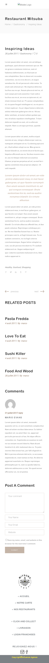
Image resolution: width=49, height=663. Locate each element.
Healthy (8, 267)
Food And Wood (19, 371)
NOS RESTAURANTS (24, 609)
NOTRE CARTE (24, 603)
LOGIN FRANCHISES (24, 634)
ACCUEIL (24, 596)
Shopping (26, 267)
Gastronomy (19, 24)
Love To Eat (15, 336)
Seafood (17, 267)
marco (24, 323)
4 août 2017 (10, 323)
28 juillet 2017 (11, 53)
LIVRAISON (24, 628)
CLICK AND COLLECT (24, 621)
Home (8, 24)
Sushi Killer (15, 354)
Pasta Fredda (17, 319)
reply (20, 413)
